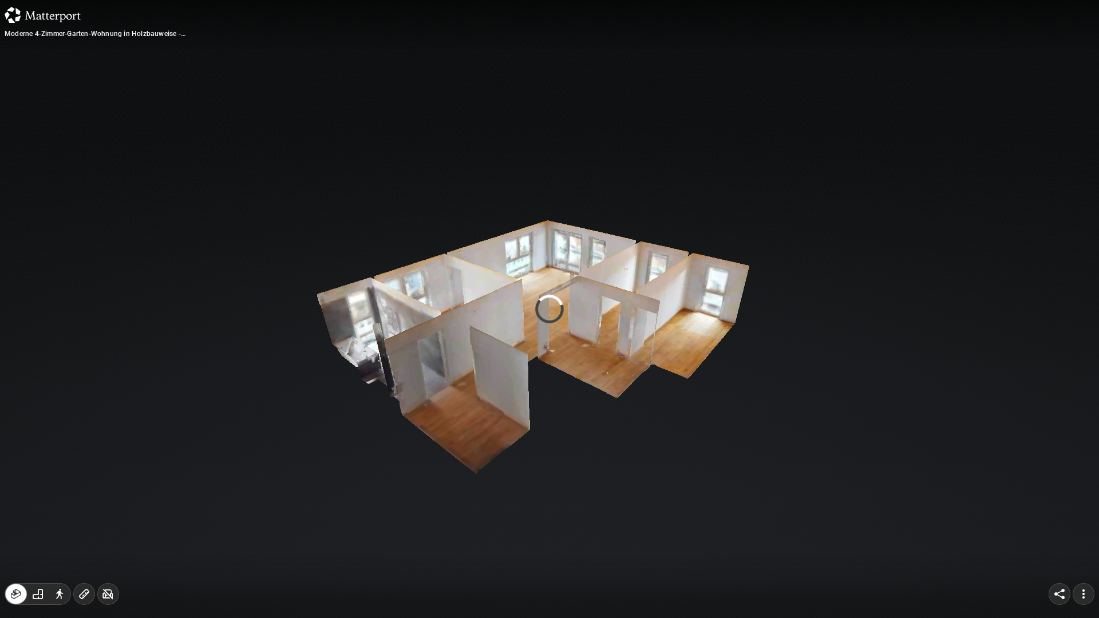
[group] (38, 594)
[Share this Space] (1059, 594)
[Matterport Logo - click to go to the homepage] (42, 15)
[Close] (689, 99)
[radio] (16, 594)
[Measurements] (84, 594)
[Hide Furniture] (108, 594)
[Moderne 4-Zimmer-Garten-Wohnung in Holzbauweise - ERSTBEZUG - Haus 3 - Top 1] (549, 309)
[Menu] (1083, 594)
